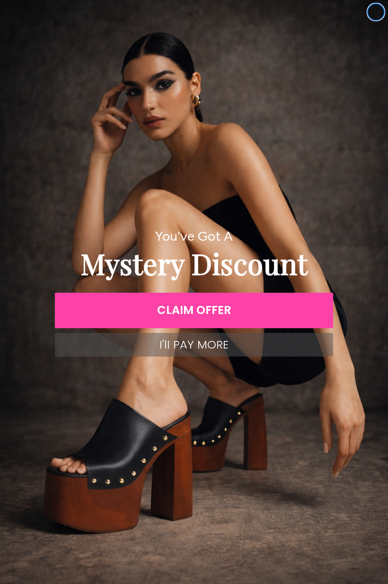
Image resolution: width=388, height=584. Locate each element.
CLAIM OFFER (194, 310)
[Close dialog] (376, 12)
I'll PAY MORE (194, 344)
